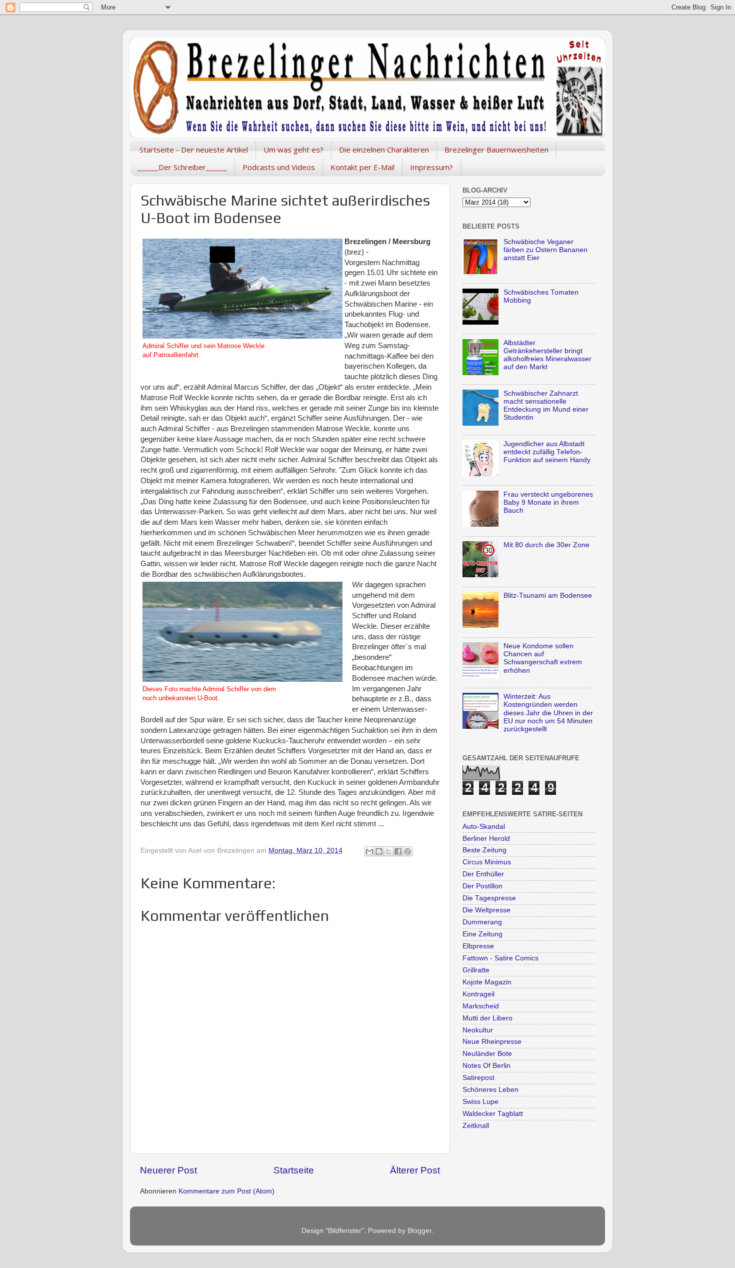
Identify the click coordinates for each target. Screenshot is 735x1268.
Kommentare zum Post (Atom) (226, 1191)
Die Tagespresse (489, 898)
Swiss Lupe (480, 1101)
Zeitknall (475, 1125)
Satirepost (478, 1077)
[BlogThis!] (379, 851)
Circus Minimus (486, 862)
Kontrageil (478, 994)
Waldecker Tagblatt (492, 1113)
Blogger (420, 1230)
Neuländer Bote (487, 1053)
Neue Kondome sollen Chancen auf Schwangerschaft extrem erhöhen (543, 658)
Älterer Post (415, 1170)
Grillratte (476, 970)
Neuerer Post (168, 1170)
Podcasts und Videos (278, 167)
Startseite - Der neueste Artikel (194, 150)
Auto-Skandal (483, 826)
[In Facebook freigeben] (398, 851)
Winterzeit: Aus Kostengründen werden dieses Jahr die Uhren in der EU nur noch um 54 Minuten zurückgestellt (548, 713)
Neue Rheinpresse (492, 1041)
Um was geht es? (294, 150)
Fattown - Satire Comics (500, 958)
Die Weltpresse (486, 910)
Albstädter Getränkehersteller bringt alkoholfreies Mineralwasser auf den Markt (548, 355)
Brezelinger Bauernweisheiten (496, 150)
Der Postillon (482, 886)
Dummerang (482, 922)
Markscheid (480, 1006)
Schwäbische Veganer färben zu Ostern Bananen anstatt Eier (546, 250)
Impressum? (431, 167)
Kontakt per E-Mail (362, 167)
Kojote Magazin (487, 982)
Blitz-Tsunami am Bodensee (548, 595)
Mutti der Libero (487, 1018)
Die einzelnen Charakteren (384, 150)
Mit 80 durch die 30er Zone (547, 545)
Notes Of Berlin (486, 1065)
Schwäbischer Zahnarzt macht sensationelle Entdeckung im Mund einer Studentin (546, 406)
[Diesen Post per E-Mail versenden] (369, 851)
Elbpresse (478, 946)
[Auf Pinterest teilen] (407, 851)
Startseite (294, 1170)
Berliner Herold (486, 838)
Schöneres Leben (490, 1089)
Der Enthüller (483, 874)
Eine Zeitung (482, 934)
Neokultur (477, 1030)
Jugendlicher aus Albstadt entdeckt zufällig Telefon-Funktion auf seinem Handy (547, 452)
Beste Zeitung (484, 850)
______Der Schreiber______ (182, 167)
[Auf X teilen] (389, 851)
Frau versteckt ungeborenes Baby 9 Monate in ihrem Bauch (548, 502)
